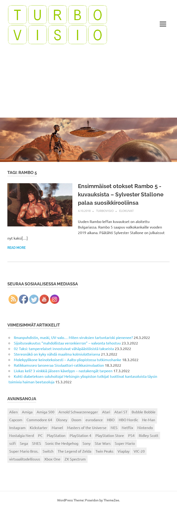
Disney (61, 419)
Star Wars (103, 443)
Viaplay (124, 451)
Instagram (17, 427)
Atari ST (120, 411)
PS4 (131, 435)
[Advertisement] (88, 83)
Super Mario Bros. (23, 451)
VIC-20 (139, 451)
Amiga (27, 411)
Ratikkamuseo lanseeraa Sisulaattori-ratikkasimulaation (59, 365)
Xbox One (52, 459)
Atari (106, 411)
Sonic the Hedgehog (61, 443)
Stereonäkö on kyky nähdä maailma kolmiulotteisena (57, 354)
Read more (16, 248)
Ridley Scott (148, 435)
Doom (76, 419)
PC (40, 435)
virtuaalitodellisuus (24, 459)
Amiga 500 (45, 411)
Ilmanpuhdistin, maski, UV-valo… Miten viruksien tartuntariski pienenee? (73, 337)
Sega (24, 443)
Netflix (127, 427)
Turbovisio (105, 211)
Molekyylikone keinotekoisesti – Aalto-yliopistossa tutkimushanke (67, 359)
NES (114, 427)
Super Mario (125, 443)
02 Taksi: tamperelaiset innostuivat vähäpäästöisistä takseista (64, 348)
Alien (13, 411)
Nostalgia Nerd (21, 435)
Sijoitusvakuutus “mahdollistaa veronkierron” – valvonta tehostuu (67, 343)
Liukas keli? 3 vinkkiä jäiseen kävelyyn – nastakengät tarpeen (63, 370)
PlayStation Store (109, 435)
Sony (87, 443)
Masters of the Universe (86, 427)
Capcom (15, 419)
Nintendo (145, 427)
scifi (12, 443)
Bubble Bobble (144, 411)
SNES (36, 443)
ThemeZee (111, 500)
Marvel (57, 427)
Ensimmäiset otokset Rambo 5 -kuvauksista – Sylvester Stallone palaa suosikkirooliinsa (120, 194)
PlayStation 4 (80, 435)
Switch (48, 451)
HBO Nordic (128, 419)
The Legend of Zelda (74, 451)
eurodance (94, 419)
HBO (111, 419)
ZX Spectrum (75, 459)
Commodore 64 (39, 419)
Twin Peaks (104, 451)
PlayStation (56, 435)
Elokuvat (126, 211)
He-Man (148, 419)
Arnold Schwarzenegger (78, 411)
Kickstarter (38, 427)
